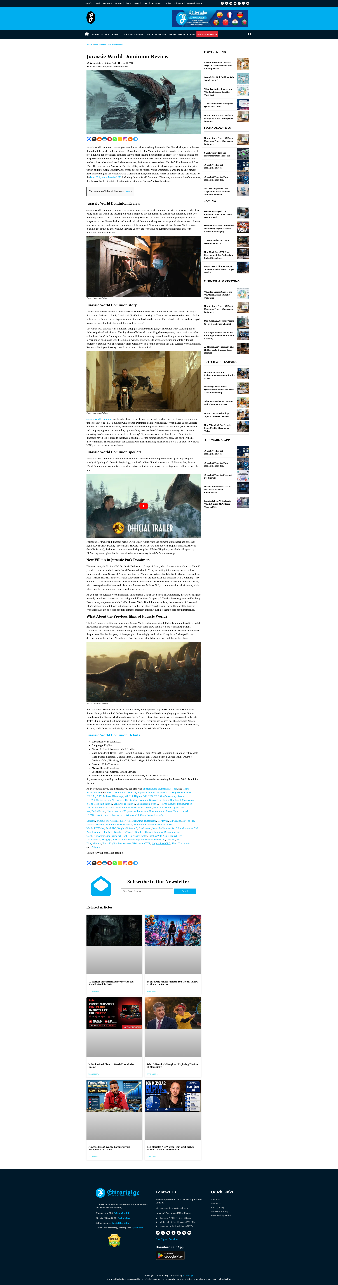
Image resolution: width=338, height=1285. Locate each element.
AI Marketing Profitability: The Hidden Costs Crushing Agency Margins (219, 349)
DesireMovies (98, 811)
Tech (174, 788)
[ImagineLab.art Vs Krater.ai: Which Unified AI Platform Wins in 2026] (243, 502)
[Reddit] (99, 139)
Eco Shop (167, 3)
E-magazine (156, 3)
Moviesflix (111, 820)
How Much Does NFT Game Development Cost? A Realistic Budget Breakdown (218, 255)
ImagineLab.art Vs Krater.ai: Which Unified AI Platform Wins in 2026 (217, 504)
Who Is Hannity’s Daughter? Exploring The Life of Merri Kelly (172, 1065)
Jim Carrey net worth (117, 835)
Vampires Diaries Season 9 (118, 824)
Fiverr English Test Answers (116, 843)
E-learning (178, 3)
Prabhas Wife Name (159, 835)
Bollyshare (134, 835)
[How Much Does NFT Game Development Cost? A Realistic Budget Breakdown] (243, 253)
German (118, 3)
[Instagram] (239, 3)
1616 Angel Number (182, 828)
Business (116, 34)
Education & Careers (133, 34)
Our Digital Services (194, 3)
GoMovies (163, 820)
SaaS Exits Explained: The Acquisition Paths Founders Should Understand (217, 191)
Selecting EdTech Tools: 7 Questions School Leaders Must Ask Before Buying (219, 389)
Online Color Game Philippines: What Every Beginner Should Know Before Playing (219, 228)
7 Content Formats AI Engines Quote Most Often (218, 105)
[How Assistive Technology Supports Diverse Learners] (243, 414)
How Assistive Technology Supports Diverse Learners (216, 415)
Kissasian (95, 839)
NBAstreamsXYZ (141, 843)
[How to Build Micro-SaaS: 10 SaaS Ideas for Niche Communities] (243, 488)
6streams (90, 820)
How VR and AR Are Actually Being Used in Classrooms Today (217, 428)
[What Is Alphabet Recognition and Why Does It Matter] (243, 402)
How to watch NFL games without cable (127, 811)
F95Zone (95, 847)
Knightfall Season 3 (127, 828)
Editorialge (188, 1275)
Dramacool (159, 839)
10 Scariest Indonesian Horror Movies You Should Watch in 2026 (111, 983)
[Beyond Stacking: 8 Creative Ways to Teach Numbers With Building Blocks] (243, 64)
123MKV (123, 820)
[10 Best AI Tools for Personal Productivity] (243, 476)
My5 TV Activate (102, 796)
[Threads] (243, 3)
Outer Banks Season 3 (151, 815)
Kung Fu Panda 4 (161, 828)
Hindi (136, 3)
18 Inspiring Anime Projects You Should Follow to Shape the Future (172, 983)
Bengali (145, 3)
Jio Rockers (147, 839)
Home (89, 44)
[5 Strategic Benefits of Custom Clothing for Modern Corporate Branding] (243, 334)
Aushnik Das (124, 1218)
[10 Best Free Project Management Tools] (243, 166)
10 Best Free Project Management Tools (213, 166)
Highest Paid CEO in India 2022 (154, 792)
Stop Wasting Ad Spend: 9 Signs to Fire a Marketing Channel (219, 322)
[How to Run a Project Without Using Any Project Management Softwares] (243, 116)
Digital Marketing (156, 34)
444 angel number (154, 832)
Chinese (128, 3)
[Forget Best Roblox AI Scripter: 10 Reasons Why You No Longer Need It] (243, 267)
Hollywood (107, 66)
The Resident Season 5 (100, 803)
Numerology (164, 788)
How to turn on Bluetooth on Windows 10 (117, 815)
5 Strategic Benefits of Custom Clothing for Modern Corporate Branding (219, 335)
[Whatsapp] (114, 139)
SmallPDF (111, 828)
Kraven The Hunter (159, 800)
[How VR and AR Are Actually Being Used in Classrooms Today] (243, 426)
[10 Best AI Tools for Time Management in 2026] (243, 178)
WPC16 (129, 796)
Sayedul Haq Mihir (120, 1223)
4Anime (101, 820)
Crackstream (145, 828)
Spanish (88, 3)
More (192, 34)
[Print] (130, 139)
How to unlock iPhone (160, 811)
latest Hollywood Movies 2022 (106, 177)
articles (97, 792)
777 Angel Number (133, 832)
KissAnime (99, 835)
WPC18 (132, 792)
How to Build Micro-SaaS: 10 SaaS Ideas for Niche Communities (217, 489)
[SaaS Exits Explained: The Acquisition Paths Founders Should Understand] (243, 190)
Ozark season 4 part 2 (147, 803)
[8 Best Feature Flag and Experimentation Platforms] (243, 154)
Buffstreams (150, 820)
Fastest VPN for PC (117, 792)
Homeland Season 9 (143, 824)
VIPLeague (175, 820)
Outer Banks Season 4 (103, 807)
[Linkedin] (235, 3)
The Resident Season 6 (136, 800)
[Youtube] (247, 3)
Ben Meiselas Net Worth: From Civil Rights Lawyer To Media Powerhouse (170, 1148)
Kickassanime (119, 839)
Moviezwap (134, 839)
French (97, 3)
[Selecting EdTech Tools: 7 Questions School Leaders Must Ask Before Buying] (243, 388)
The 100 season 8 (181, 843)
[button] (249, 34)
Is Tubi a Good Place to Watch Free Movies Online (111, 1065)
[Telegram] (135, 139)
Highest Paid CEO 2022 (146, 796)
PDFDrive (99, 828)
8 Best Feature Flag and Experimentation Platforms (217, 154)
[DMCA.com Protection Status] (114, 1246)
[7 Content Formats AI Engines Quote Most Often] (243, 104)
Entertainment (100, 44)
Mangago (106, 839)
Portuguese (107, 3)
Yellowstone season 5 (124, 803)
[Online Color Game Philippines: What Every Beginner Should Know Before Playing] (243, 227)
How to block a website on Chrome (134, 807)
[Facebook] (222, 3)
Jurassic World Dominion (99, 419)
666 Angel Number (112, 832)
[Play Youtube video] (143, 506)
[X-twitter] (226, 3)
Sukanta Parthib (121, 1213)
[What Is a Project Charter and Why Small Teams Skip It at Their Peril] (243, 90)
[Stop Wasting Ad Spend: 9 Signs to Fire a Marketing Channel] (243, 322)
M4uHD (170, 839)
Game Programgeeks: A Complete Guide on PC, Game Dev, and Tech (218, 214)
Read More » (93, 991)
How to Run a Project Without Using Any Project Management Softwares (219, 118)
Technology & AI (100, 34)
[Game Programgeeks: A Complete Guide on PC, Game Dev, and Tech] (243, 212)
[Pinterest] (230, 3)
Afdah (144, 835)
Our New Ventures (207, 34)
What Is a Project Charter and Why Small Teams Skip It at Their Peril (218, 92)
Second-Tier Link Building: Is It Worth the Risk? (219, 79)
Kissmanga (117, 796)
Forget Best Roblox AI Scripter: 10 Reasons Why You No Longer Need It (219, 269)
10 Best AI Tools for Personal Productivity (218, 476)
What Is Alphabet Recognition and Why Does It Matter (218, 403)
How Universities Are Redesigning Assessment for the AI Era (219, 375)
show (128, 191)
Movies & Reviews (115, 44)
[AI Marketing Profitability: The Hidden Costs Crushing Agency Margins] (243, 348)
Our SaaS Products (178, 34)
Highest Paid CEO (161, 843)
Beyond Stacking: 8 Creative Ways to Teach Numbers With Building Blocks (218, 65)
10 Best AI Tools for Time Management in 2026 (216, 178)
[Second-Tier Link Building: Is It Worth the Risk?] (243, 78)
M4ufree (97, 843)
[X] (94, 139)
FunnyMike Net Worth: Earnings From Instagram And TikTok (109, 1148)
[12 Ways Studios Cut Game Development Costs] (243, 241)
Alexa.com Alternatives (111, 800)
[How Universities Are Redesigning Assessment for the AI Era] (243, 373)
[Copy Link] (120, 139)
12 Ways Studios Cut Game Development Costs (216, 242)
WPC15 (94, 800)
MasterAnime (136, 820)
